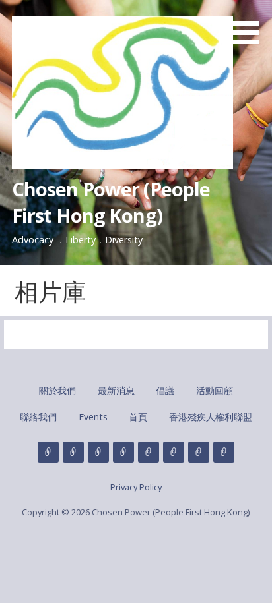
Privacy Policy (136, 487)
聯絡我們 (38, 417)
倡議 (165, 390)
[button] (251, 24)
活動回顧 (214, 390)
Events (93, 417)
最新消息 (116, 390)
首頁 (138, 417)
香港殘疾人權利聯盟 (210, 417)
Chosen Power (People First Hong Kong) (111, 202)
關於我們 (57, 390)
